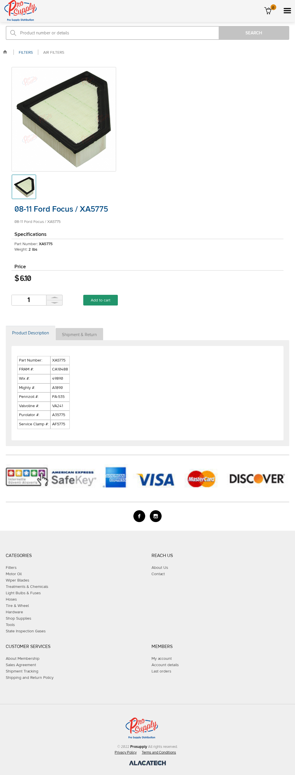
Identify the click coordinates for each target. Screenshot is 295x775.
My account (162, 659)
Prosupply (138, 747)
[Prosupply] (18, 20)
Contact (158, 574)
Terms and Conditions (159, 752)
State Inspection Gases (26, 631)
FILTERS (26, 53)
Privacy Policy (126, 752)
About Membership (22, 659)
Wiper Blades (17, 580)
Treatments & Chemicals (27, 587)
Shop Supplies (18, 618)
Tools (10, 625)
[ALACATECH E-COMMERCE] (147, 764)
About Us (160, 568)
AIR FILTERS (53, 53)
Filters (11, 568)
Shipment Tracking (22, 671)
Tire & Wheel (17, 606)
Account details (165, 665)
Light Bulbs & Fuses (23, 593)
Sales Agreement (21, 665)
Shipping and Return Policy (30, 678)
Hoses (11, 599)
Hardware (14, 612)
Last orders (161, 671)
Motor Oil (14, 574)
